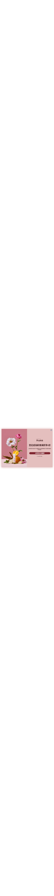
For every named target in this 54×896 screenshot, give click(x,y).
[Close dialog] (51, 430)
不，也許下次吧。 (40, 456)
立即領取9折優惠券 (40, 453)
